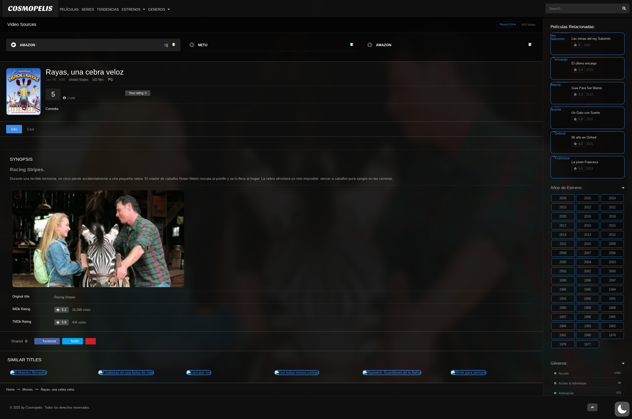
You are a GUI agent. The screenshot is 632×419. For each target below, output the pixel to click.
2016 (587, 225)
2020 (562, 216)
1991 (612, 298)
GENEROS (156, 9)
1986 (587, 317)
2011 (563, 244)
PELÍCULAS (69, 9)
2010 (587, 244)
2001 (587, 271)
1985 (612, 317)
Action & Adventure (572, 383)
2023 (562, 207)
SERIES (87, 9)
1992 (587, 298)
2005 (562, 262)
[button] (622, 409)
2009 (612, 244)
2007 (587, 253)
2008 (562, 253)
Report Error (508, 24)
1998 (587, 280)
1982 (612, 326)
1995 (587, 289)
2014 (562, 235)
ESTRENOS (131, 9)
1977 (587, 344)
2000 (612, 271)
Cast (30, 129)
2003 (612, 262)
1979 (612, 335)
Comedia (52, 108)
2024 (612, 198)
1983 (587, 326)
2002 (562, 271)
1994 (612, 289)
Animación (566, 393)
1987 (562, 317)
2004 (587, 262)
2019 (587, 216)
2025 (587, 198)
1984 (562, 326)
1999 (562, 280)
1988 (612, 308)
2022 (587, 207)
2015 (612, 225)
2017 (562, 225)
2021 (612, 207)
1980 (587, 335)
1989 (587, 308)
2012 (612, 235)
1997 (612, 280)
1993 (562, 298)
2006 (612, 253)
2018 (612, 216)
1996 (562, 289)
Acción (564, 373)
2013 (587, 235)
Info (14, 129)
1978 (562, 344)
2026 (562, 198)
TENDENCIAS (108, 9)
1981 (562, 335)
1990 (562, 308)
